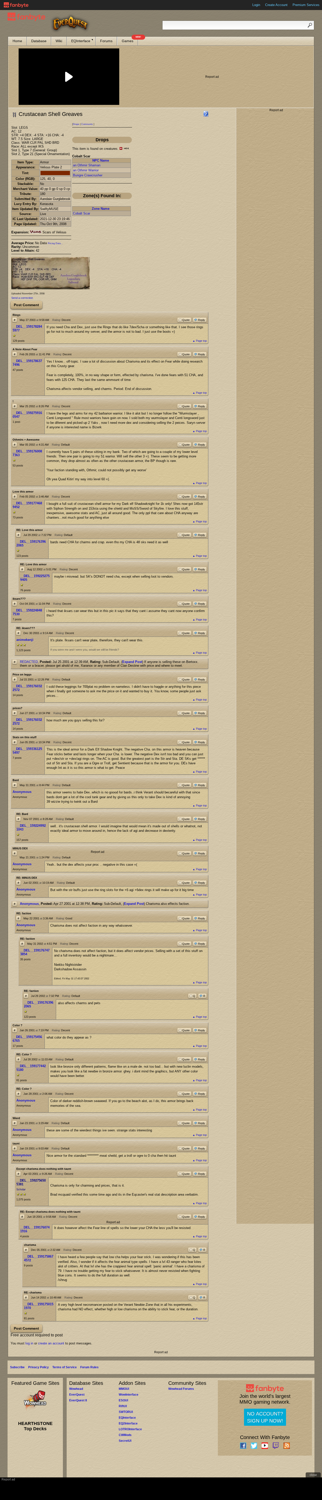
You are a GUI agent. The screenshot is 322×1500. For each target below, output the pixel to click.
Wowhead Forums (181, 1389)
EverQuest (77, 1394)
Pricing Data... (55, 243)
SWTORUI (126, 1412)
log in (29, 1343)
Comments (87, 124)
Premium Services (306, 5)
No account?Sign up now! (265, 1417)
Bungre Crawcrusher (87, 175)
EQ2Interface (128, 1423)
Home (17, 41)
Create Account (276, 5)
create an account (51, 1343)
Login (256, 5)
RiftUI (123, 1406)
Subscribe (17, 1367)
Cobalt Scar (81, 213)
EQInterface (80, 41)
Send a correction (22, 297)
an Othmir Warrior (86, 170)
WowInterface (128, 1394)
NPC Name (100, 160)
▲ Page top (199, 340)
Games (130, 40)
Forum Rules (89, 1367)
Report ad (212, 77)
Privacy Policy (38, 1367)
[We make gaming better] (16, 5)
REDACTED (29, 662)
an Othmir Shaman (86, 165)
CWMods (125, 1435)
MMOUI (124, 1389)
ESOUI (123, 1400)
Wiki (59, 41)
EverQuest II (78, 1400)
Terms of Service (64, 1367)
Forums (106, 41)
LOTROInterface (130, 1429)
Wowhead (76, 1389)
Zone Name (100, 209)
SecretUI (125, 1441)
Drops (76, 124)
